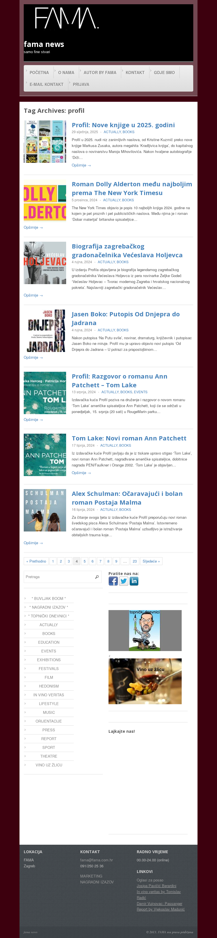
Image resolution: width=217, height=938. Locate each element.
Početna (39, 72)
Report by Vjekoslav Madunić (161, 909)
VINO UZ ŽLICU (49, 765)
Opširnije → (81, 165)
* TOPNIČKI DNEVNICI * (48, 616)
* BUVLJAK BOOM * (49, 598)
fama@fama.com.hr (96, 860)
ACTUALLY (112, 131)
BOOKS (128, 131)
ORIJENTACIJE (49, 721)
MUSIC (49, 712)
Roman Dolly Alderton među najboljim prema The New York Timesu (132, 188)
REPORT (49, 738)
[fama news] (66, 18)
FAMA (162, 932)
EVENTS (140, 391)
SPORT (48, 747)
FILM (49, 677)
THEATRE (48, 756)
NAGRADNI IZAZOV (97, 882)
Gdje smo (164, 72)
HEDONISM (49, 686)
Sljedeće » (151, 561)
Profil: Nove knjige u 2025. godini (123, 124)
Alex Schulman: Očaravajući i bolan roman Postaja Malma (127, 497)
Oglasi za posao (150, 880)
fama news (30, 932)
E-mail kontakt (47, 84)
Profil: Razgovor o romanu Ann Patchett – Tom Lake (120, 380)
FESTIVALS (49, 668)
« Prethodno (36, 561)
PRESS (48, 729)
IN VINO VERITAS (48, 694)
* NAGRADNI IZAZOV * (48, 607)
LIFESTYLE (49, 703)
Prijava (81, 84)
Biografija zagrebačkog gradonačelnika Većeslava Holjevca (127, 250)
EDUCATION (48, 642)
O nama (66, 72)
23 (135, 561)
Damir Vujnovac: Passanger (159, 903)
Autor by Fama (100, 72)
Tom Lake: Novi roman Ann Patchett (129, 438)
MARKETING (91, 876)
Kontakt (135, 72)
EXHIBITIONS (49, 659)
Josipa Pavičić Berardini (156, 885)
